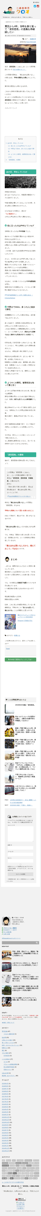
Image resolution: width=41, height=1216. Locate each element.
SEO (13, 1160)
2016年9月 (5, 1104)
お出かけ (25, 1163)
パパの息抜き (6, 1059)
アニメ (36, 1160)
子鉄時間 (22, 1170)
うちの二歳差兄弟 (9, 1034)
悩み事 (4, 1037)
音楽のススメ (8, 1069)
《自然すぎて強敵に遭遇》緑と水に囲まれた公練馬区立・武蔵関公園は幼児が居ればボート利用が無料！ (25, 988)
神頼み (22, 1176)
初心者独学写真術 (9, 1067)
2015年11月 (5, 1120)
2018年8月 (5, 1086)
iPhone (8, 1160)
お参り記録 (6, 934)
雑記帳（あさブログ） (8, 1075)
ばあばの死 (5, 1073)
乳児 (24, 1168)
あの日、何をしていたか (14, 143)
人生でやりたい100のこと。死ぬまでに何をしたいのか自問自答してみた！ (25, 788)
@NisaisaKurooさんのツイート (11, 938)
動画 (3, 1170)
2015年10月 (5, 1122)
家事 (28, 1170)
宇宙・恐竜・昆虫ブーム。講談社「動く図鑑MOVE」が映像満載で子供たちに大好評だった (25, 953)
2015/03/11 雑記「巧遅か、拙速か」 (21, 805)
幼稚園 (37, 1170)
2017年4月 (5, 1096)
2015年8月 (5, 1127)
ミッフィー (11, 1168)
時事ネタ (17, 635)
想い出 (10, 1173)
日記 (15, 1173)
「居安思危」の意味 (13, 160)
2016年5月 (5, 1107)
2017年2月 (5, 1099)
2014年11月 (5, 1151)
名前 (10, 845)
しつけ (37, 1163)
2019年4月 (5, 1083)
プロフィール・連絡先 (10, 928)
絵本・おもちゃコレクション (10, 1045)
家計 (3, 1050)
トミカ (12, 1165)
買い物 (4, 1178)
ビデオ (23, 1165)
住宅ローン (30, 1168)
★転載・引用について (8, 1022)
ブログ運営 (5, 1053)
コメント (11, 825)
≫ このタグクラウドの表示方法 (13, 1182)
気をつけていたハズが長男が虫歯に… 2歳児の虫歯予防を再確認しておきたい (25, 718)
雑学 (26, 1178)
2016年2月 (5, 1112)
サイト (10, 858)
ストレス (5, 1165)
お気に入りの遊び (7, 1040)
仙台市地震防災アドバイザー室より (20, 496)
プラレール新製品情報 (10, 1064)
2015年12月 (5, 1117)
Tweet (8, 648)
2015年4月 (5, 1138)
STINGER (7, 1055)
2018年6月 (5, 1091)
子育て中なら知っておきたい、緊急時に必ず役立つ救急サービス (25, 776)
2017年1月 (5, 1101)
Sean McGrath (31, 42)
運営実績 (17, 1178)
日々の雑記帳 (7, 932)
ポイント (36, 1165)
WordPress (28, 1160)
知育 (17, 1176)
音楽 (30, 1178)
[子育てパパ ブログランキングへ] (20, 1199)
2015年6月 (5, 1133)
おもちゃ (18, 1163)
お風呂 (31, 1163)
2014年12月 (5, 1148)
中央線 (19, 1168)
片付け (9, 1176)
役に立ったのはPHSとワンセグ (19, 146)
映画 (19, 1173)
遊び (11, 1178)
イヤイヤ (11, 1163)
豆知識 (37, 1176)
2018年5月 (5, 1094)
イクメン (5, 1163)
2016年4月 (5, 1109)
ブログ (29, 1165)
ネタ (17, 1165)
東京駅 (27, 1173)
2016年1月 (5, 1114)
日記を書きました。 (20, 69)
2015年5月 (5, 1135)
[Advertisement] (19, 122)
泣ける (37, 1173)
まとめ (6, 1062)
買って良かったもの (8, 1042)
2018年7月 (5, 1088)
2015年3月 (5, 1140)
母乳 (31, 1173)
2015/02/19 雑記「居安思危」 (25, 705)
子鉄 (17, 1170)
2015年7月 (5, 1130)
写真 (37, 1168)
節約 (27, 1176)
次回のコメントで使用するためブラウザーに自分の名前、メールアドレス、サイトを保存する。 (20, 868)
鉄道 (22, 1178)
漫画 (3, 1176)
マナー (4, 1168)
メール (10, 851)
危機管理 (33, 39)
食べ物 (35, 1178)
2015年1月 (5, 1145)
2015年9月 (5, 1125)
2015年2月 (5, 1143)
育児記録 (4, 1031)
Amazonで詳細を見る (25, 620)
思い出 (4, 1173)
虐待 (31, 1176)
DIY (3, 1160)
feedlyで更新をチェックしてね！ (21, 659)
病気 (13, 1176)
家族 (32, 1170)
